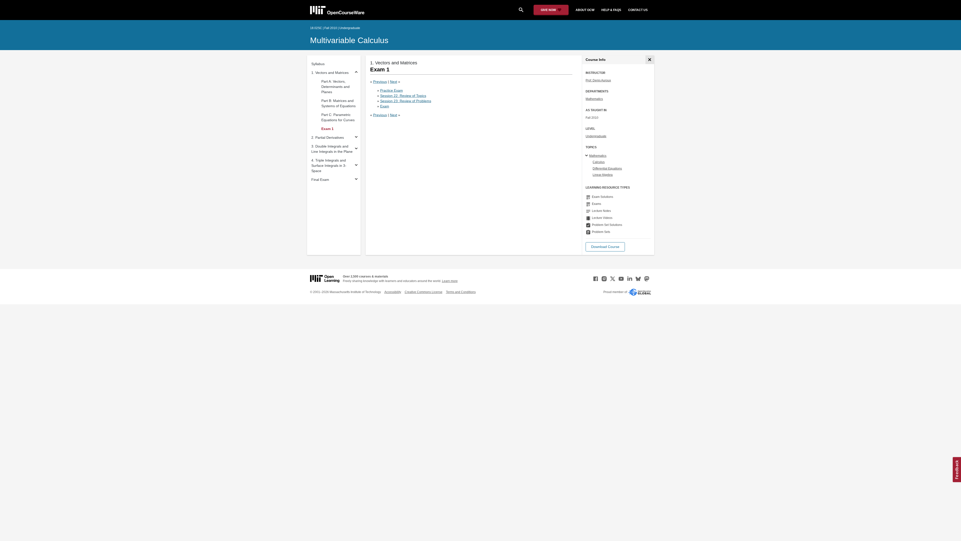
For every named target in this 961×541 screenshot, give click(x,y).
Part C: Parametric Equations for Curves (338, 117)
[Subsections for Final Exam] (356, 179)
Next (393, 82)
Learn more (450, 281)
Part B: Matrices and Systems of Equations (338, 103)
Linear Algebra (603, 175)
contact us (638, 10)
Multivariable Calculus (349, 40)
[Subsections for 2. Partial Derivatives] (356, 137)
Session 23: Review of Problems (405, 101)
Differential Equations (607, 168)
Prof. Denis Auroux (598, 80)
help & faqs (611, 10)
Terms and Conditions (461, 292)
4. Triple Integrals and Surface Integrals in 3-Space (328, 165)
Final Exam (320, 180)
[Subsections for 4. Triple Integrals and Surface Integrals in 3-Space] (356, 165)
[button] (605, 246)
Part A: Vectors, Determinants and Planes (335, 86)
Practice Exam (391, 90)
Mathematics (594, 99)
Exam (384, 106)
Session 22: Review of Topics (403, 96)
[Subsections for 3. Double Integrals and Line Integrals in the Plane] (356, 149)
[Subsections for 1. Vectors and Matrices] (356, 72)
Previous (380, 82)
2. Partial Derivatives (327, 138)
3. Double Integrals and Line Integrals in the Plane (332, 149)
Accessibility (392, 292)
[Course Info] (649, 59)
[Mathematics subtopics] (587, 156)
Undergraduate (596, 136)
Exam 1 (327, 129)
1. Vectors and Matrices (330, 73)
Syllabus (318, 64)
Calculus (599, 162)
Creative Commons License (423, 292)
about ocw (585, 10)
